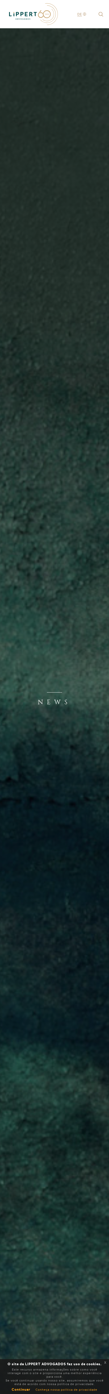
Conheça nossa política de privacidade (66, 1389)
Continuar (21, 1389)
